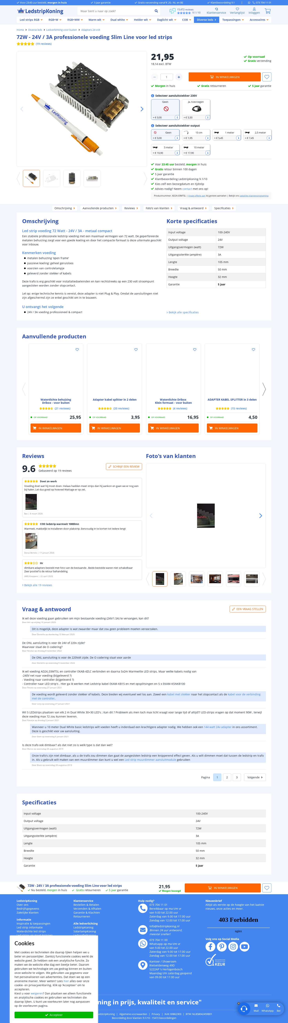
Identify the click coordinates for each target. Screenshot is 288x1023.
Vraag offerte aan (197, 195)
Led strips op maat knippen (35, 935)
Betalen (94, 905)
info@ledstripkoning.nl (164, 926)
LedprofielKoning (84, 935)
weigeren (37, 993)
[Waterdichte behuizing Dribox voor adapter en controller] (56, 371)
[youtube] (244, 947)
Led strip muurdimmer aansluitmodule (150, 760)
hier (66, 981)
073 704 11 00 (158, 940)
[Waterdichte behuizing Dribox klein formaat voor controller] (173, 371)
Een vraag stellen (249, 609)
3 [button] (237, 777)
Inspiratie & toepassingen (33, 923)
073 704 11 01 (158, 905)
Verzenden (80, 908)
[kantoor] (143, 965)
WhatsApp (268, 1010)
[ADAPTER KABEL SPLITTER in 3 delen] (232, 371)
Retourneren (81, 916)
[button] (140, 109)
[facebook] (210, 947)
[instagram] (233, 947)
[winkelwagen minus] (154, 76)
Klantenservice (216, 12)
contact (187, 189)
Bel (278, 1010)
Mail (256, 1010)
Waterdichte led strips (31, 931)
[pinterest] (222, 947)
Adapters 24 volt (90, 30)
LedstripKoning (27, 901)
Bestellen (79, 905)
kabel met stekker (178, 694)
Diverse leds (35, 30)
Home (20, 30)
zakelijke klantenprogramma (254, 195)
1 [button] (217, 777)
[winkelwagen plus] (178, 76)
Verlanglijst (237, 12)
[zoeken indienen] (156, 11)
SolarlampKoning (84, 931)
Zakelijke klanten (28, 912)
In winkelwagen (228, 77)
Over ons (22, 905)
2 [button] (227, 777)
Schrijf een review (126, 466)
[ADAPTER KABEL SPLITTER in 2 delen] (114, 371)
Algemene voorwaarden (133, 1014)
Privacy (156, 1014)
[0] (267, 11)
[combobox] (114, 11)
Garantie (79, 912)
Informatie (24, 919)
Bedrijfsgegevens (28, 908)
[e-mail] (143, 930)
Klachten (94, 912)
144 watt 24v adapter (218, 727)
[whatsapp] (250, 2)
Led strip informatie (30, 927)
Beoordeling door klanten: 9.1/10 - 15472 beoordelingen (144, 1018)
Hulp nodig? (146, 901)
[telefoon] (143, 908)
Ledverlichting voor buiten (61, 30)
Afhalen (96, 908)
